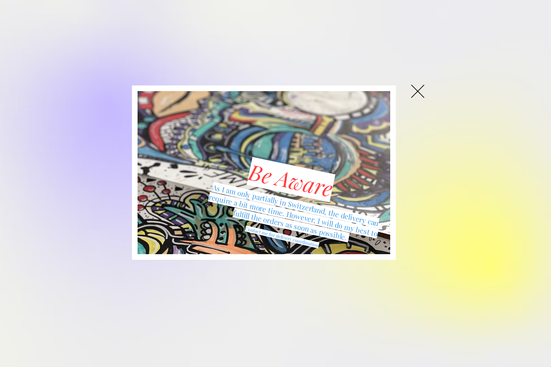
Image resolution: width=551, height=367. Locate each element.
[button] (417, 91)
